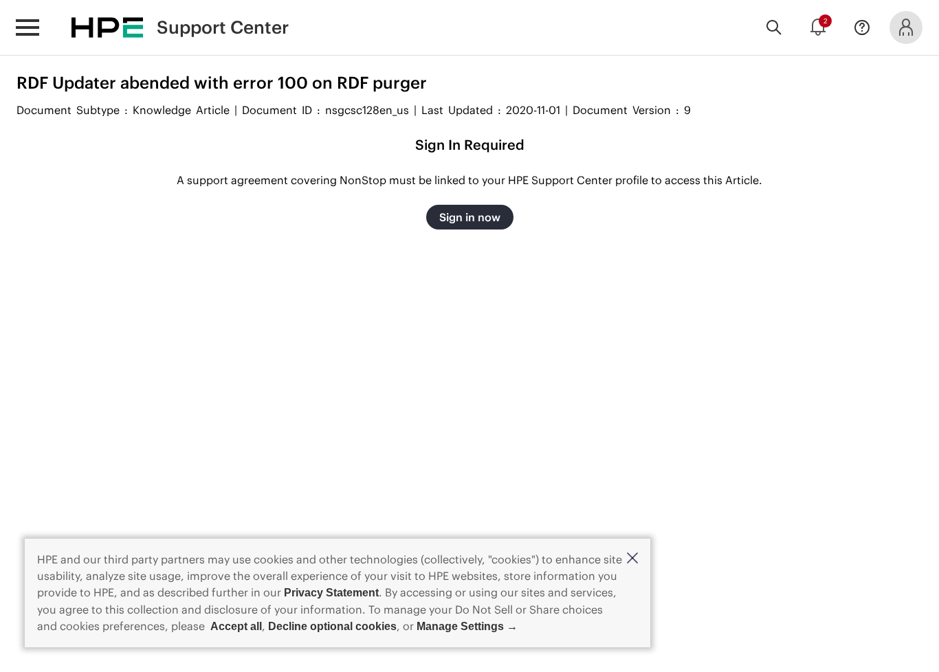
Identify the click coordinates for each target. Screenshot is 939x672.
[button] (632, 558)
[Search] (774, 27)
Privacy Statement (331, 592)
